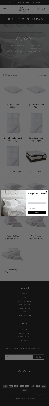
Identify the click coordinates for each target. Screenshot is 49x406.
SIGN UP (37, 212)
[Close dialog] (46, 191)
